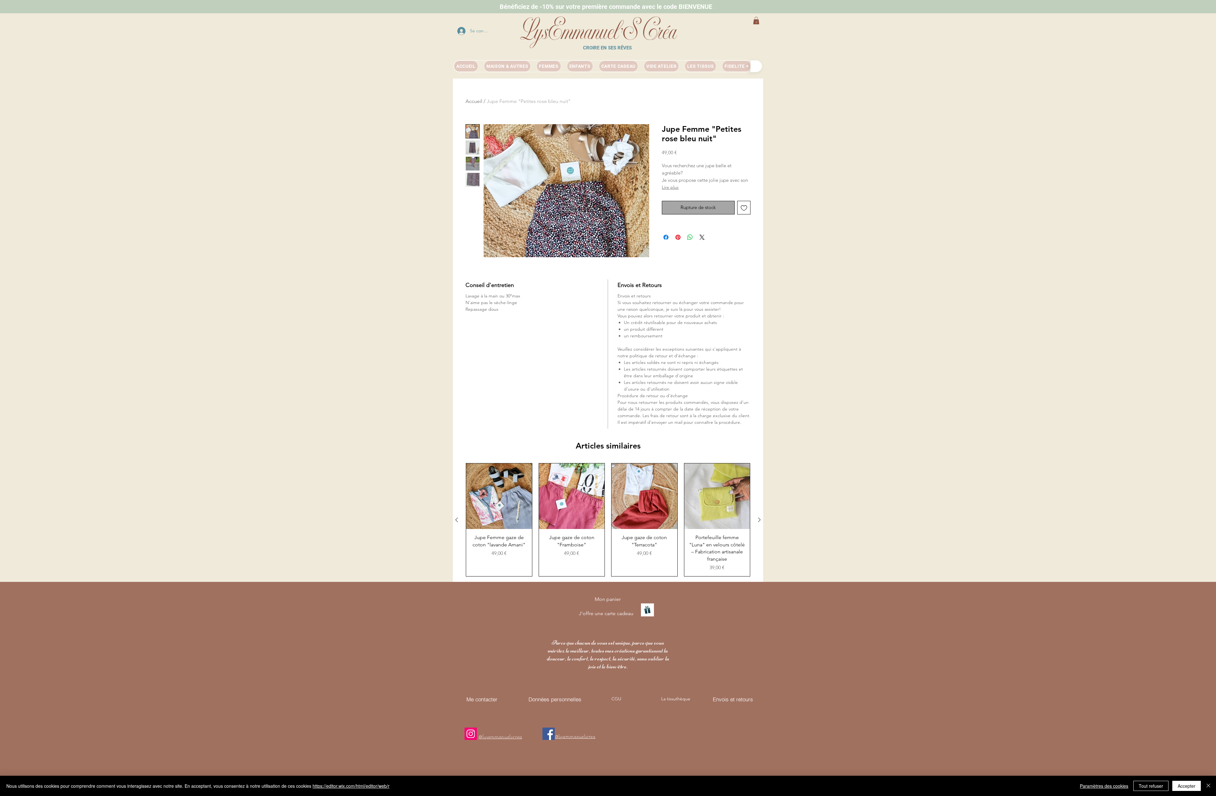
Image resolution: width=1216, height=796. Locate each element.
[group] (608, 520)
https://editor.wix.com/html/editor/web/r (351, 786)
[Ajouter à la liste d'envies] (744, 207)
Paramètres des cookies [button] (1104, 786)
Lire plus (670, 187)
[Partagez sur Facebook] (666, 237)
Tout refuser (1151, 786)
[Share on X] (702, 237)
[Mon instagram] (471, 734)
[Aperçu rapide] (499, 496)
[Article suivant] (759, 520)
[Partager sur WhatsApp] (690, 237)
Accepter (1186, 786)
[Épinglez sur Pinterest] (678, 237)
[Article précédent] (456, 520)
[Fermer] (1208, 786)
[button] (756, 20)
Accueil (474, 101)
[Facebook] (548, 734)
